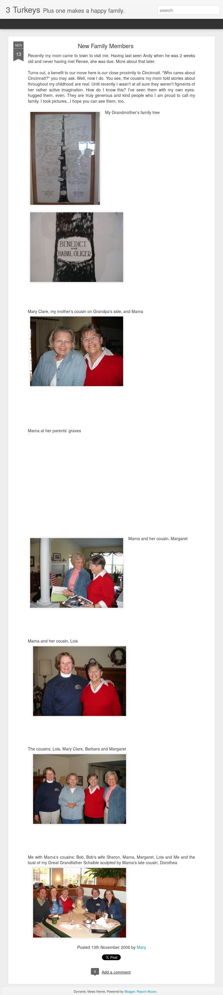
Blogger (130, 991)
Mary (141, 947)
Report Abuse (146, 991)
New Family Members (106, 45)
